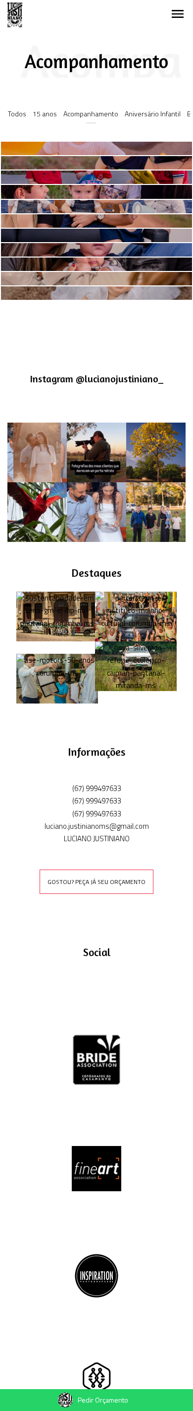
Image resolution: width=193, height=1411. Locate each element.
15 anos (45, 113)
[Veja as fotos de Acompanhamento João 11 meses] (96, 148)
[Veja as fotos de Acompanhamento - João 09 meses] (96, 177)
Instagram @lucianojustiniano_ (96, 379)
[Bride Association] (96, 1059)
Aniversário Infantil (153, 113)
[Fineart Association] (96, 1167)
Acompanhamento (90, 113)
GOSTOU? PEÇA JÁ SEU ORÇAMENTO (96, 881)
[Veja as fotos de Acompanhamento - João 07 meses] (96, 206)
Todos (17, 113)
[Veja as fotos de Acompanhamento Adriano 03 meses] (96, 264)
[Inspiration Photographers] (96, 1274)
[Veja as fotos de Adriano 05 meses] (96, 221)
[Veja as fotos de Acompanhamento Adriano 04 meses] (96, 250)
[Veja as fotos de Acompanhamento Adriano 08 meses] (96, 235)
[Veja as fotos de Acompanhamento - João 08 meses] (96, 191)
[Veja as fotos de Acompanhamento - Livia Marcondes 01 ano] (96, 293)
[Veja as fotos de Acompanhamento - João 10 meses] (96, 163)
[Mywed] (96, 1384)
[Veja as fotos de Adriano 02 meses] (96, 278)
